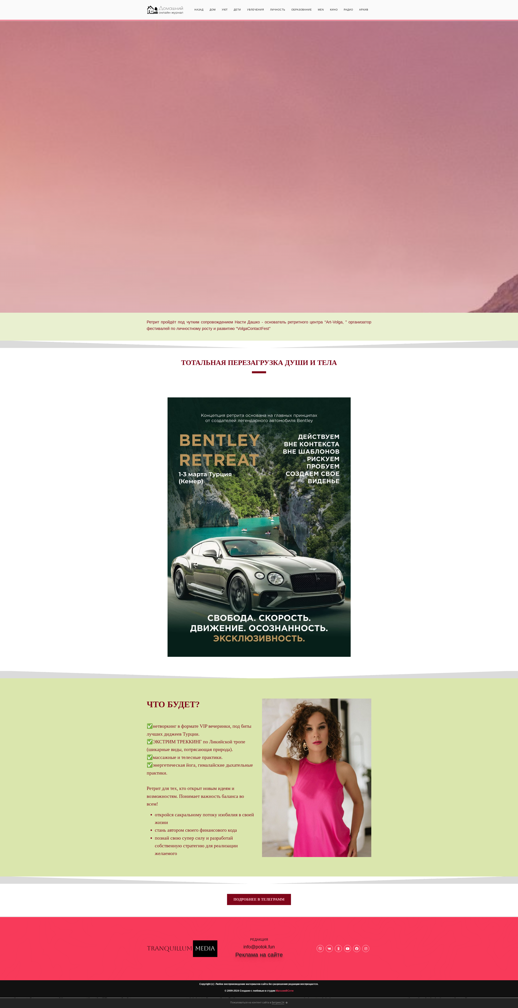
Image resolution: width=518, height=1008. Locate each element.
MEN (321, 9)
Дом (213, 9)
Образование (301, 9)
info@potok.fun (259, 946)
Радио (348, 9)
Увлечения (255, 9)
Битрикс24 (278, 1002)
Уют (225, 9)
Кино (334, 9)
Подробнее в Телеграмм (259, 899)
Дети (237, 9)
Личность (277, 9)
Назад (199, 9)
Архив (363, 9)
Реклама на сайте (259, 954)
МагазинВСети (284, 990)
